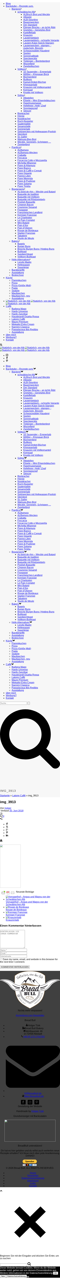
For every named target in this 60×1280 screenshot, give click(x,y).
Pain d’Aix (22, 225)
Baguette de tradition (28, 194)
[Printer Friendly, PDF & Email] (8, 892)
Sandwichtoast (25, 254)
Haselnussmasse (32, 103)
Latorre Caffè (18, 319)
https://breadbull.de (34, 1096)
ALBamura (23, 150)
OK (55, 1273)
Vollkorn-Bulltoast (26, 256)
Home (33, 1173)
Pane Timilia (23, 186)
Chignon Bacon (25, 204)
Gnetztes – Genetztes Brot (36, 30)
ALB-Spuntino (30, 19)
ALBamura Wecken (27, 152)
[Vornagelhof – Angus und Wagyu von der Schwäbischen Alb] (33, 899)
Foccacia (22, 158)
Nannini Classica (20, 327)
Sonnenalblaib (30, 56)
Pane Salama (24, 183)
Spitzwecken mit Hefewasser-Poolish (36, 131)
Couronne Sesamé (27, 207)
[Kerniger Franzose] (16, 912)
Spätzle (16, 290)
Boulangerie (18, 189)
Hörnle (20, 116)
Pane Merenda (25, 178)
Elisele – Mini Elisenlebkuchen (39, 100)
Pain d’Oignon (24, 228)
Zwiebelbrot (23, 144)
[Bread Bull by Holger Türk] (25, 348)
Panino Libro (24, 176)
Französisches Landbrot (29, 212)
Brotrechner (18, 275)
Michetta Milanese (26, 163)
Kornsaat (28, 90)
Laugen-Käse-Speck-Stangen (38, 43)
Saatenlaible (24, 124)
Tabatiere (22, 235)
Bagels (21, 244)
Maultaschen (18, 293)
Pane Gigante (24, 173)
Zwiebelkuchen (31, 66)
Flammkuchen (19, 280)
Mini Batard (23, 223)
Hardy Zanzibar (20, 314)
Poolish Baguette (26, 202)
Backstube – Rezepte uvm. (19, 6)
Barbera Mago (19, 309)
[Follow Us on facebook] (23, 1103)
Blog (8, 3)
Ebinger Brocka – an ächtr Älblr (39, 27)
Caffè (8, 306)
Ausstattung (18, 272)
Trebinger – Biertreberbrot (36, 61)
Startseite (5, 795)
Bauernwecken (31, 22)
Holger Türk (37, 1111)
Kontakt (10, 340)
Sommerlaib (23, 129)
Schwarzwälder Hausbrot (36, 50)
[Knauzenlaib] (13, 917)
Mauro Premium (20, 322)
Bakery (15, 241)
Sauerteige (23, 267)
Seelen (27, 53)
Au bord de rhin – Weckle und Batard (36, 191)
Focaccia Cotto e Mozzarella (32, 160)
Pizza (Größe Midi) (21, 285)
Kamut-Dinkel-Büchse (34, 82)
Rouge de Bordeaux (27, 230)
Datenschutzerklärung (33, 1178)
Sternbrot (22, 134)
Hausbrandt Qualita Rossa (25, 316)
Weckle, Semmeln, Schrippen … (34, 142)
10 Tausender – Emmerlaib (37, 71)
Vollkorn (21, 69)
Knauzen (28, 35)
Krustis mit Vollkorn (33, 92)
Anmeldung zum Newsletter (30, 1015)
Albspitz (27, 17)
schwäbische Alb (26, 12)
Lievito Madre (24, 262)
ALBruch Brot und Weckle (36, 14)
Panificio (16, 147)
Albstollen (28, 98)
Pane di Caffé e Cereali (29, 170)
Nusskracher (24, 118)
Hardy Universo (20, 311)
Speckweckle (30, 58)
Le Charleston (24, 217)
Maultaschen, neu (21, 296)
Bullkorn (27, 79)
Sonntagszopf (30, 108)
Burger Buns (23, 246)
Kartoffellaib (29, 32)
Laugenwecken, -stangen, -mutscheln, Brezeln (37, 46)
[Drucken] (1, 841)
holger (8, 808)
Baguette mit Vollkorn (28, 197)
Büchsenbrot (29, 77)
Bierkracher (23, 113)
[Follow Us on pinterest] (36, 1103)
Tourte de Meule (25, 238)
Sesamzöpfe (23, 126)
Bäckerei (16, 9)
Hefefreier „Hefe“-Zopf (34, 105)
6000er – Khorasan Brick (36, 74)
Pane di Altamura (26, 165)
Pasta (15, 288)
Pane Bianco (24, 168)
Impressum (33, 1180)
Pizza (14, 283)
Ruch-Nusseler (25, 121)
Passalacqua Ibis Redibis (25, 329)
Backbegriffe (18, 270)
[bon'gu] (30, 1141)
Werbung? (11, 337)
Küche (9, 277)
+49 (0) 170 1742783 (34, 1036)
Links (33, 1183)
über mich (11, 334)
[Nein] (28, 1276)
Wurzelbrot (29, 63)
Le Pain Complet (26, 220)
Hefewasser (23, 265)
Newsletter (32, 1175)
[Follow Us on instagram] (30, 1103)
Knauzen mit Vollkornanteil (37, 87)
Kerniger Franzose (27, 215)
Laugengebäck (31, 38)
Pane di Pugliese (26, 181)
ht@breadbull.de (33, 1093)
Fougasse (22, 210)
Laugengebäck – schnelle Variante (41, 40)
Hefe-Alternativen (21, 259)
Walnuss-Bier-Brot (26, 139)
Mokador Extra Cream (23, 324)
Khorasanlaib (30, 84)
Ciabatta (21, 155)
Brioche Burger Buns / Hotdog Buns (35, 249)
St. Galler (22, 137)
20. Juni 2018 (16, 810)
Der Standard (30, 25)
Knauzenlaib (12, 920)
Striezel (27, 111)
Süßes (20, 95)
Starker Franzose (26, 233)
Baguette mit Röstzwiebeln (31, 199)
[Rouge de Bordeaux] (17, 907)
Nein (3, 1276)
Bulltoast (22, 251)
